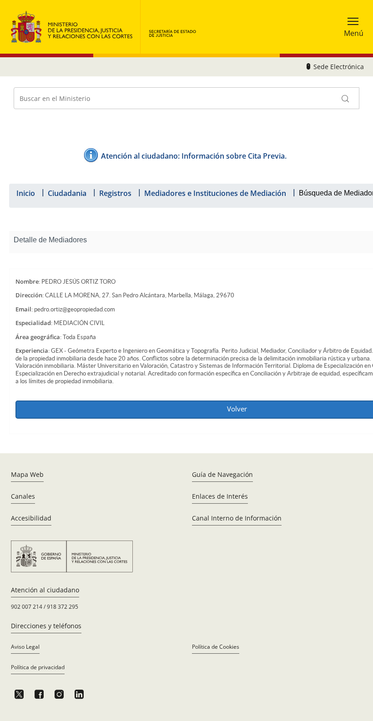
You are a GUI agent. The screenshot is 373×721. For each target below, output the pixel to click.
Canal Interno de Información (237, 518)
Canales (23, 496)
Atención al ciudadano (45, 590)
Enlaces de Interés (220, 496)
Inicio (25, 193)
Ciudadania (67, 193)
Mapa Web (27, 474)
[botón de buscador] (345, 98)
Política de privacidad (38, 667)
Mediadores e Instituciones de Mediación (215, 193)
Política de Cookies (215, 647)
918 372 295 (62, 607)
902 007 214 (26, 607)
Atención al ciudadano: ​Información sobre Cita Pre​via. (194, 156)
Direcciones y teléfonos (46, 625)
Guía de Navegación (222, 474)
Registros (115, 193)
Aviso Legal (25, 647)
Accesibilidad (31, 518)
